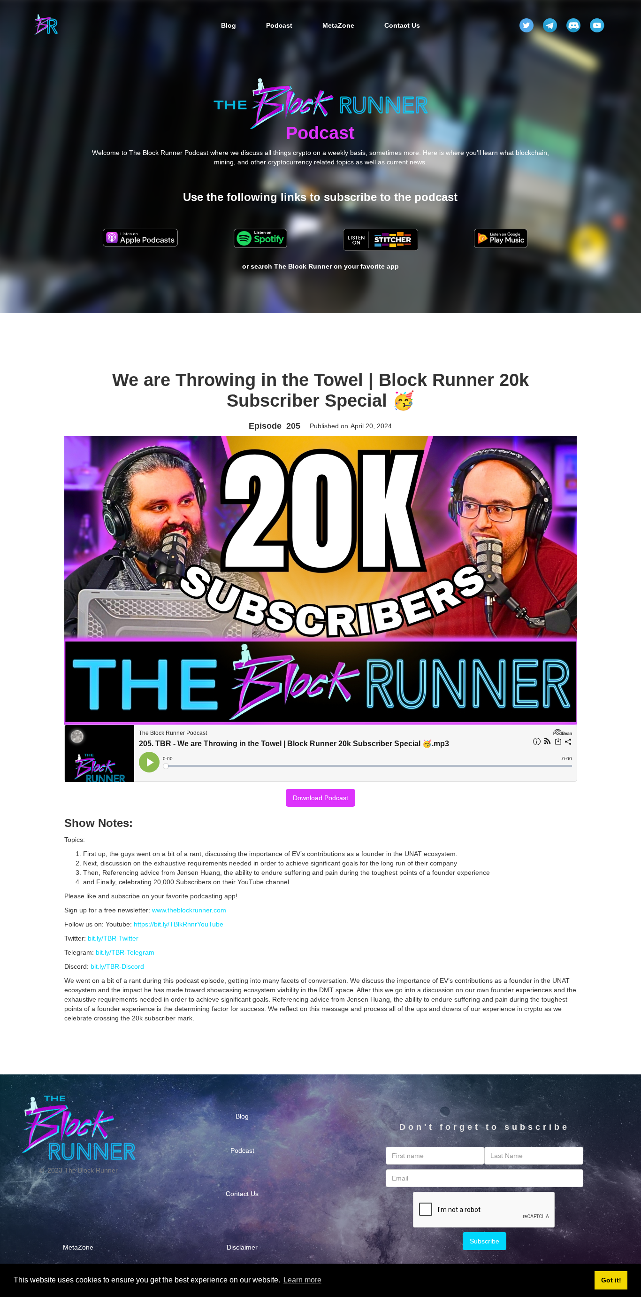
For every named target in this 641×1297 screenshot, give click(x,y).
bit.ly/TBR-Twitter (113, 938)
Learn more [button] (302, 1280)
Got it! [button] (611, 1280)
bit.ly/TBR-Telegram (125, 952)
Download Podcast (320, 798)
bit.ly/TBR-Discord (117, 966)
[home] (46, 25)
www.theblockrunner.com (189, 910)
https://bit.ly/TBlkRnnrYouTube (178, 924)
